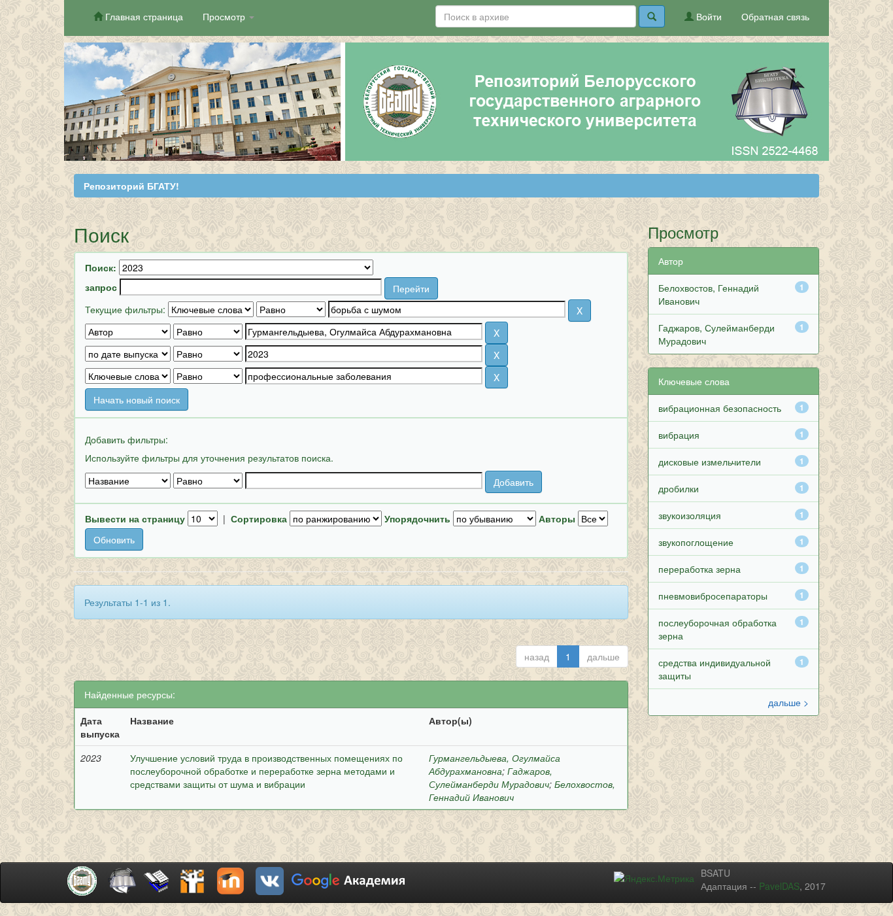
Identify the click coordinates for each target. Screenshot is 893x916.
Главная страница (143, 16)
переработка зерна (699, 568)
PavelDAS (779, 885)
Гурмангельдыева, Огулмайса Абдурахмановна (494, 764)
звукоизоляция (689, 515)
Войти (708, 16)
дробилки (678, 488)
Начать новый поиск (136, 399)
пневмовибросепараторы (712, 595)
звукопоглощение (695, 542)
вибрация (678, 434)
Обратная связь (775, 16)
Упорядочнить (417, 518)
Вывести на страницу (135, 518)
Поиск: (100, 267)
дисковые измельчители (709, 461)
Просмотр (225, 16)
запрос (101, 287)
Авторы (557, 518)
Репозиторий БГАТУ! (131, 185)
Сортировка (259, 518)
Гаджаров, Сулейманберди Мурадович (490, 777)
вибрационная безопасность (719, 408)
